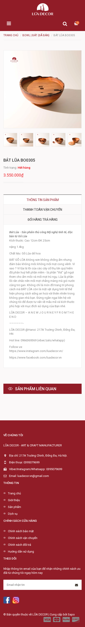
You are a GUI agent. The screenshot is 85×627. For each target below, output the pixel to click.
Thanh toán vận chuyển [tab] (42, 209)
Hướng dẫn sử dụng (21, 551)
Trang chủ (14, 493)
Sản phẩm (14, 507)
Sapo (71, 614)
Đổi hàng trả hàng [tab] (43, 219)
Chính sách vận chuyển (22, 538)
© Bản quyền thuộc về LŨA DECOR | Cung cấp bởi (35, 614)
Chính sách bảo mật (21, 531)
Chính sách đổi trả (19, 544)
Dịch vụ (12, 513)
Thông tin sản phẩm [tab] (43, 200)
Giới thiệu (14, 500)
